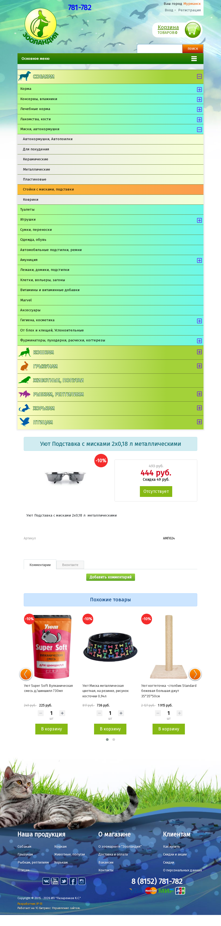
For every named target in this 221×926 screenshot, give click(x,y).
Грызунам (45, 366)
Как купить (171, 846)
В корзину (51, 728)
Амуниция (28, 259)
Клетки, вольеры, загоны (42, 280)
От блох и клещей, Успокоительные (52, 330)
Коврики (30, 199)
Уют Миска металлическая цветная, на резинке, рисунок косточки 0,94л (105, 691)
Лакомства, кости (35, 119)
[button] (107, 739)
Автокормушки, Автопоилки (47, 139)
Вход (169, 10)
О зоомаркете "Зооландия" (120, 846)
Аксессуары (30, 310)
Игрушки (28, 219)
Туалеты (27, 209)
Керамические (35, 159)
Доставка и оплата (113, 854)
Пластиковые (34, 179)
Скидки (168, 862)
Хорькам (43, 408)
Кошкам (43, 352)
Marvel (26, 300)
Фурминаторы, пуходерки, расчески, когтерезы (62, 340)
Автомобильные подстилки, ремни (51, 250)
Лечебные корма (35, 109)
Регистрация (189, 10)
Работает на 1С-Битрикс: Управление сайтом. (49, 908)
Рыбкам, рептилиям (58, 394)
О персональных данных (182, 870)
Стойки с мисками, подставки (48, 189)
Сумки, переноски (36, 229)
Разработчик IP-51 (30, 904)
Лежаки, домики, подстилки (44, 269)
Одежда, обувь (33, 239)
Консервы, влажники (38, 99)
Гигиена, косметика (37, 320)
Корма (25, 88)
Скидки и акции (175, 854)
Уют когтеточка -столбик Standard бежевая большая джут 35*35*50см (168, 691)
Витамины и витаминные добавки (50, 290)
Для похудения (36, 149)
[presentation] (25, 674)
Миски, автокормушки (39, 129)
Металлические (36, 169)
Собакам (43, 77)
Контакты (105, 870)
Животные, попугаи (58, 380)
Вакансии (105, 862)
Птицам (43, 422)
